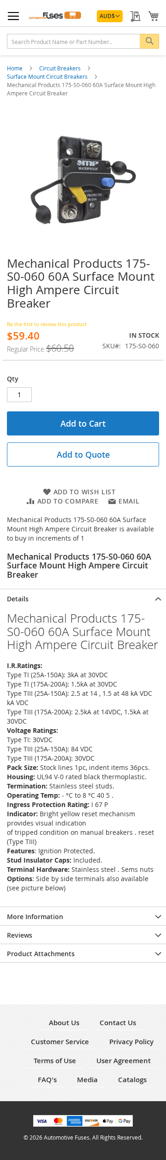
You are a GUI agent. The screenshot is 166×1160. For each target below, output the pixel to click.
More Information (35, 916)
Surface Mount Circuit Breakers (48, 76)
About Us (64, 1023)
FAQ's (47, 1079)
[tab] (83, 598)
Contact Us (118, 1023)
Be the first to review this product (47, 324)
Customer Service (60, 1042)
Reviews (19, 935)
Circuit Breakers (60, 68)
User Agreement (123, 1060)
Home (15, 68)
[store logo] (55, 15)
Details (18, 598)
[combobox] (83, 41)
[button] (110, 16)
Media (87, 1079)
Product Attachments (41, 953)
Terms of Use (55, 1060)
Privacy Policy (131, 1042)
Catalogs (132, 1079)
